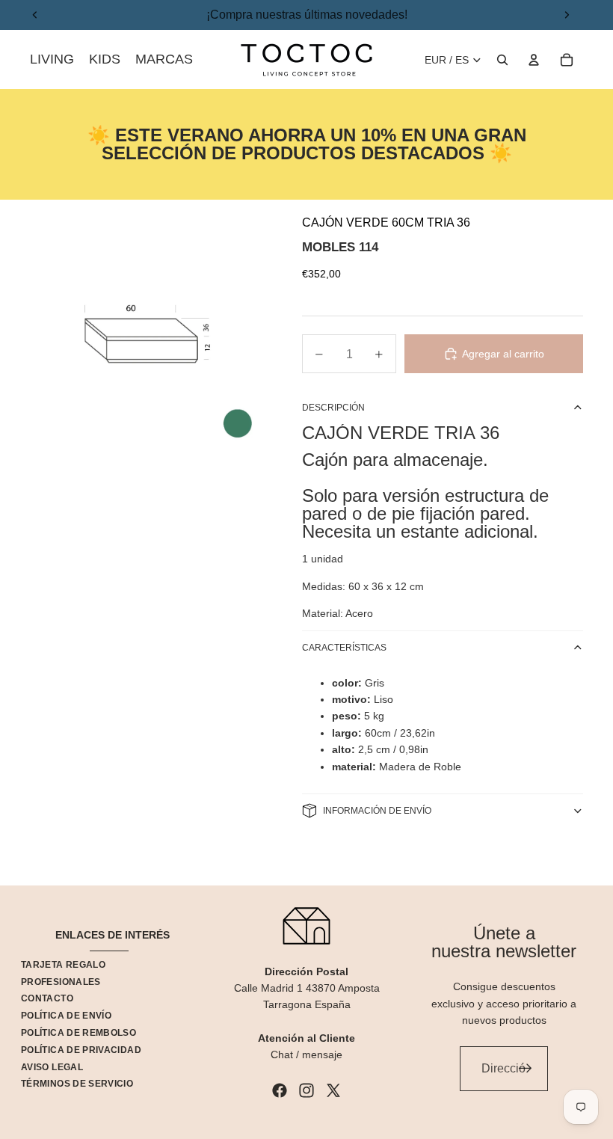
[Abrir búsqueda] (502, 59)
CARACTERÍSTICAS (344, 647)
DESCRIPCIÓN (333, 407)
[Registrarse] (525, 1068)
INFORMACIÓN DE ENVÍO (377, 810)
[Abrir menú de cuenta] (533, 59)
